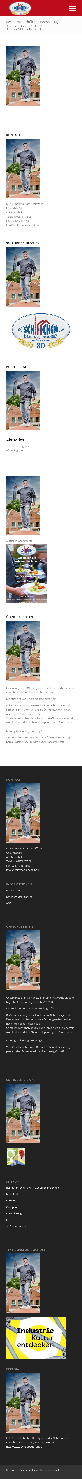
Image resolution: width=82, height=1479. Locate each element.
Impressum (13, 890)
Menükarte (12, 1194)
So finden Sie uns (16, 1226)
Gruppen (11, 1207)
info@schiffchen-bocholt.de (22, 225)
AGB (8, 903)
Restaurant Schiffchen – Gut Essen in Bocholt (32, 1187)
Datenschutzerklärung (19, 897)
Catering (11, 1200)
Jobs (8, 1220)
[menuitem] (70, 8)
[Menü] (70, 8)
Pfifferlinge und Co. (17, 450)
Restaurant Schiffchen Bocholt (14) (32, 22)
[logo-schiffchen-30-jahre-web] (34, 8)
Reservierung (14, 1213)
